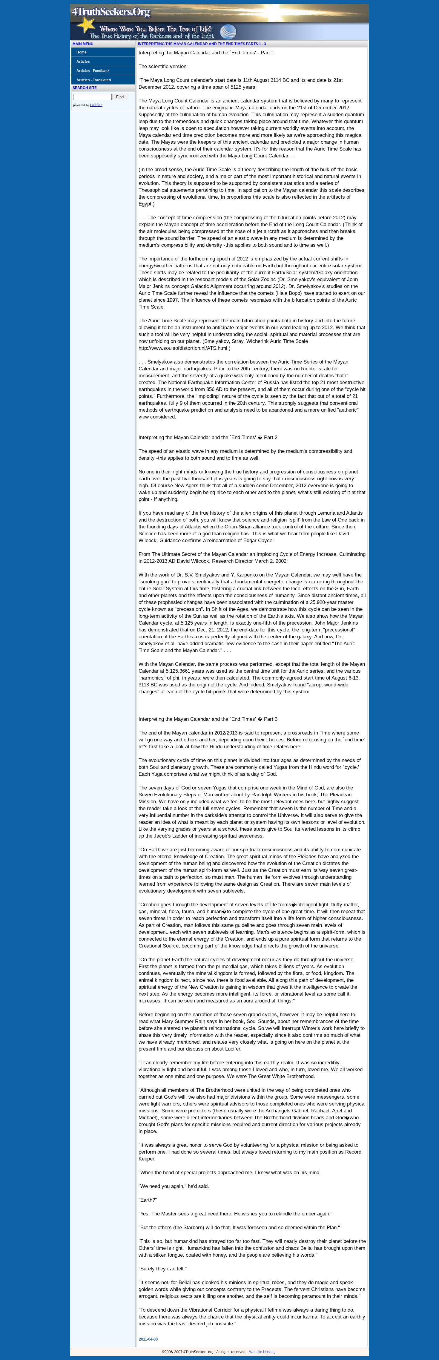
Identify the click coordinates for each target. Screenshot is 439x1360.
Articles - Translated (93, 80)
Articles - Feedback (93, 71)
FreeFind (96, 105)
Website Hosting (262, 1352)
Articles (83, 61)
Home (81, 52)
